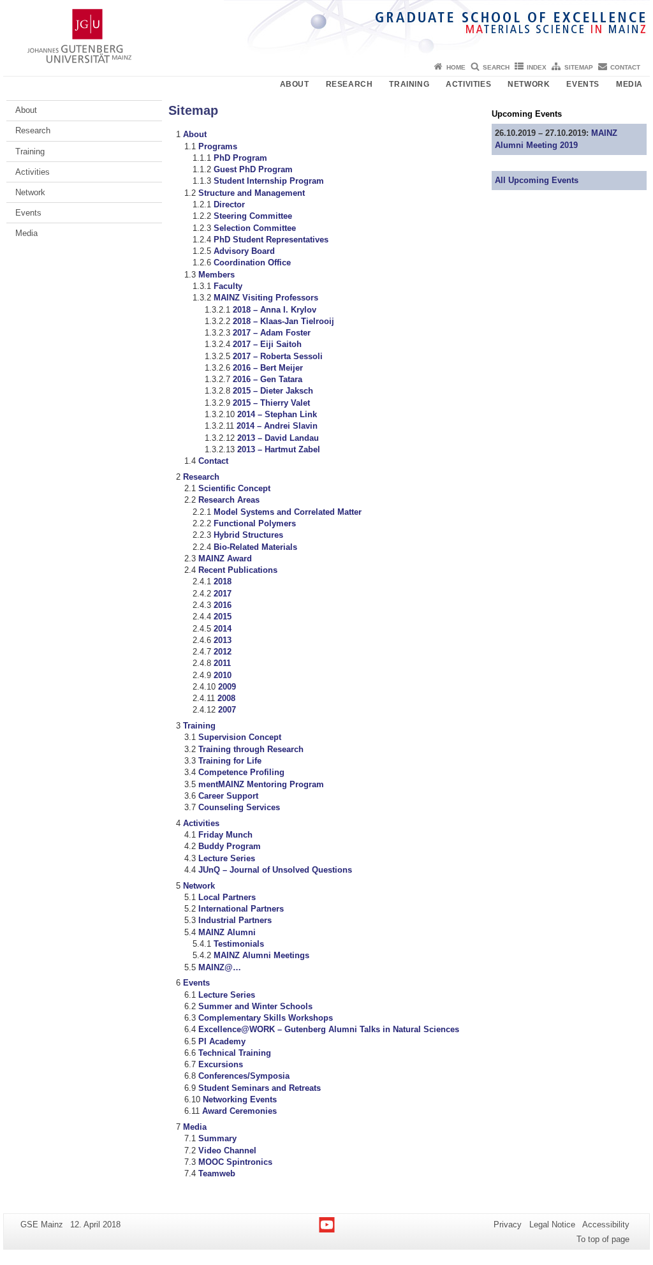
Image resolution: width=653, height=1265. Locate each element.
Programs (217, 146)
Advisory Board (244, 251)
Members (216, 274)
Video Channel (227, 1150)
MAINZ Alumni (227, 932)
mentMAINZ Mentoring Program (261, 784)
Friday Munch (225, 835)
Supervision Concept (239, 737)
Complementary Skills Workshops (265, 1018)
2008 (226, 698)
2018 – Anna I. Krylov (274, 309)
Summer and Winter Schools (255, 1006)
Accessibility (605, 1224)
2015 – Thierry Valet (271, 403)
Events (582, 84)
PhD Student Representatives (271, 239)
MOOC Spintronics (235, 1162)
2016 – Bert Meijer (268, 368)
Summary (217, 1138)
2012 (222, 651)
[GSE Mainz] (326, 28)
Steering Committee (253, 216)
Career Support (228, 796)
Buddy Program (229, 846)
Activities (468, 84)
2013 (222, 640)
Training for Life (229, 761)
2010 (222, 675)
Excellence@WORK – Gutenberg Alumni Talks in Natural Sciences (328, 1029)
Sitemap (578, 67)
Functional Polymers (255, 523)
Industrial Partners (235, 920)
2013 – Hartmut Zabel (278, 449)
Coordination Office (252, 262)
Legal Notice (552, 1224)
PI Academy (222, 1041)
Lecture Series (226, 858)
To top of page (602, 1239)
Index (537, 67)
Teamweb (216, 1173)
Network (529, 84)
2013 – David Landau (278, 438)
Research (349, 84)
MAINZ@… (219, 967)
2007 (227, 709)
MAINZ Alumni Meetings (261, 955)
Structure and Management (251, 193)
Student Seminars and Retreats (259, 1088)
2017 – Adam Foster (272, 332)
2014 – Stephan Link (277, 414)
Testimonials (239, 944)
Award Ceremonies (239, 1111)
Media (629, 84)
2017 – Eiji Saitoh (267, 344)
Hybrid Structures (248, 535)
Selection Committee (255, 228)
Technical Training (234, 1053)
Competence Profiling (241, 772)
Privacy (508, 1224)
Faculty (228, 286)
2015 (222, 616)
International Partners (241, 909)
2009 (227, 687)
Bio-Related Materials (255, 547)
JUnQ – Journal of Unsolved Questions (275, 870)
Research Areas (229, 500)
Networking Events (240, 1099)
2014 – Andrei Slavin (277, 426)
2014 (222, 628)
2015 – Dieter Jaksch (273, 391)
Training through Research (251, 749)
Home (456, 67)
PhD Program (240, 158)
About (294, 84)
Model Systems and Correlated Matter (288, 512)
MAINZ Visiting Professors (266, 297)
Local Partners (227, 897)
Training (409, 84)
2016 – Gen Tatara (267, 379)
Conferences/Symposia (244, 1076)
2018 (222, 581)
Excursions (220, 1064)
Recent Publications (237, 570)
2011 (222, 663)
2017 (222, 593)
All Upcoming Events (536, 180)
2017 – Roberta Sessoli (278, 356)
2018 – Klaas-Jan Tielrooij (283, 321)
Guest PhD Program (253, 169)
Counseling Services (239, 807)
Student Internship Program (269, 181)
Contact (625, 67)
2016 (222, 605)
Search (496, 67)
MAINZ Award (225, 558)
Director (229, 204)
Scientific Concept (234, 488)
